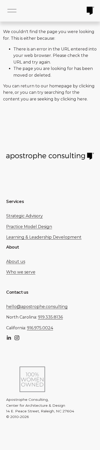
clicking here (74, 99)
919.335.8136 (50, 317)
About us (15, 261)
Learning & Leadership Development (44, 237)
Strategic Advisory (24, 215)
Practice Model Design (29, 226)
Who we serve (20, 272)
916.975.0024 (40, 327)
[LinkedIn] (8, 337)
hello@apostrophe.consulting (37, 306)
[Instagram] (16, 337)
